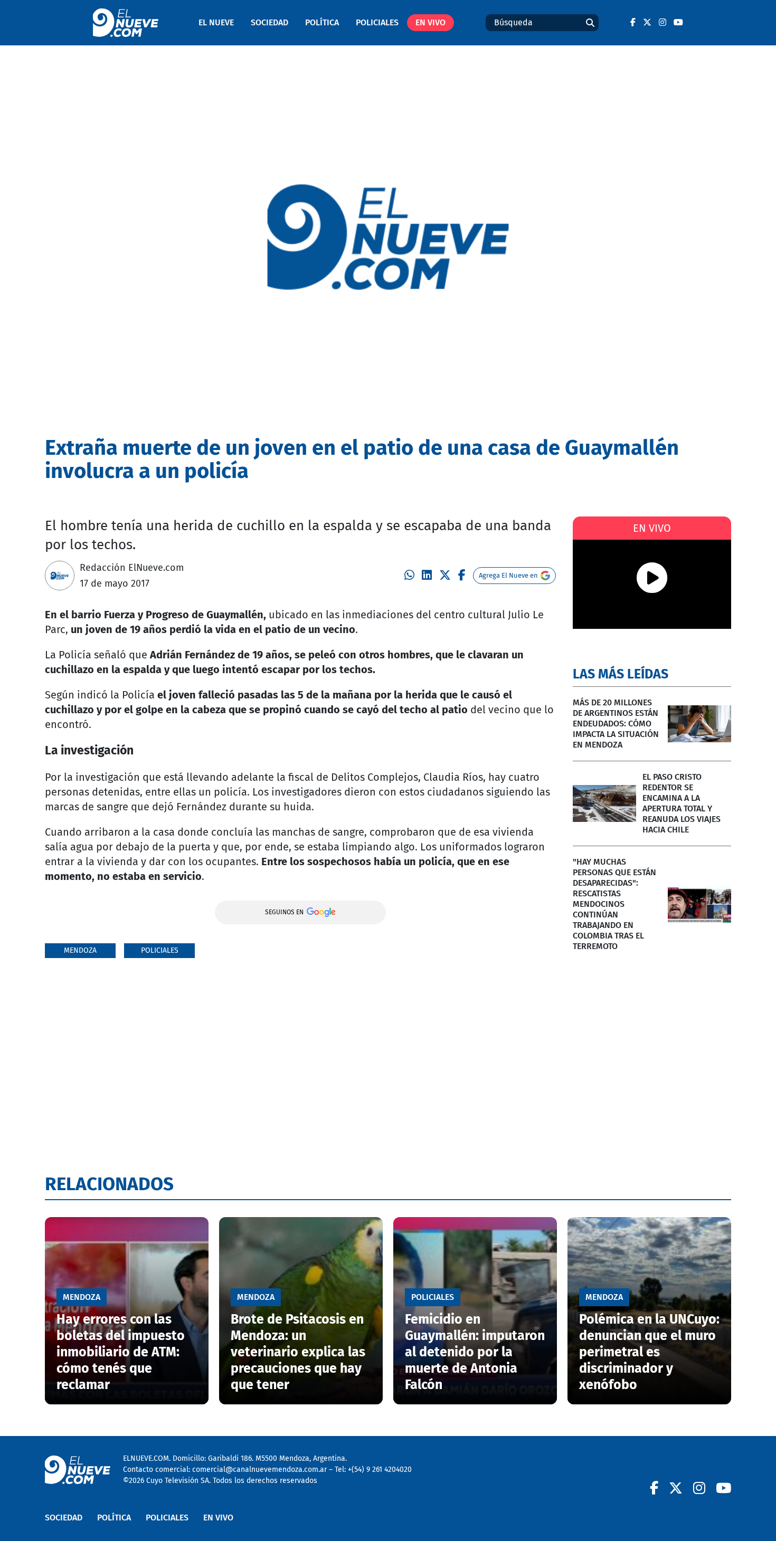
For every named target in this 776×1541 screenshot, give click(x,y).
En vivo (430, 22)
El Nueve (216, 22)
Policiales (377, 22)
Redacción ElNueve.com (132, 567)
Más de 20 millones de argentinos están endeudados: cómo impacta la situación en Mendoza (616, 723)
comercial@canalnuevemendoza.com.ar (259, 1469)
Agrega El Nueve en (508, 575)
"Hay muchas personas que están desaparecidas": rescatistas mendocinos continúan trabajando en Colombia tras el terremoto (614, 904)
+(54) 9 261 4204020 (380, 1469)
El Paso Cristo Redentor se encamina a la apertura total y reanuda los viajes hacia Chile (681, 803)
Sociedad (269, 22)
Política (322, 22)
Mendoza (80, 950)
